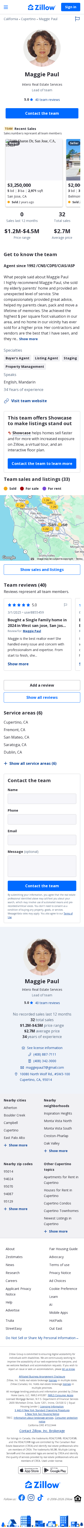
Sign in (70, 7)
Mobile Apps (58, 1312)
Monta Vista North (58, 1121)
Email (12, 831)
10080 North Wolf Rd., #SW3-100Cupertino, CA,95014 (45, 1077)
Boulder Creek (14, 1115)
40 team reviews (47, 99)
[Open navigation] (5, 7)
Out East (55, 1328)
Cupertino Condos (57, 1203)
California (11, 19)
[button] (42, 528)
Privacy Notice (60, 1272)
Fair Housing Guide (63, 1249)
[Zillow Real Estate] (42, 7)
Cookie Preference (63, 1288)
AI (50, 1304)
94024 (8, 1179)
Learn (53, 1296)
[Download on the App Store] (29, 1472)
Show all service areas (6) (32, 763)
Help (9, 1302)
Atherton (10, 1107)
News (10, 1265)
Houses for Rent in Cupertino (58, 1193)
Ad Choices (57, 1280)
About (10, 1249)
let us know (68, 1369)
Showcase (21, 432)
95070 (8, 1186)
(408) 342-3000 (44, 1061)
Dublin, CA (13, 752)
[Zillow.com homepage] (43, 1484)
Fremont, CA (14, 729)
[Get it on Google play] (55, 1472)
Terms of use (59, 1265)
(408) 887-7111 (44, 1054)
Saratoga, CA (15, 744)
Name (13, 790)
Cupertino (28, 19)
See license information (45, 1048)
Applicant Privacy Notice (18, 1291)
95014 (8, 1171)
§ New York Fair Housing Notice (42, 1414)
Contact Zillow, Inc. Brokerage (42, 1431)
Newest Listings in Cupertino (57, 1221)
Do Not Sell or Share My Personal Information (42, 1338)
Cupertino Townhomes (61, 1210)
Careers (11, 1280)
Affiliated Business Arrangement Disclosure (42, 1376)
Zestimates (14, 1257)
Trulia (10, 1320)
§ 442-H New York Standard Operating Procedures (42, 1410)
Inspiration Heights (58, 1113)
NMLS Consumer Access (60, 1395)
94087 (8, 1194)
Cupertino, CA (16, 722)
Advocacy (56, 1257)
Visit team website (29, 400)
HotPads (55, 1320)
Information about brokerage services (33, 1417)
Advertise (13, 1310)
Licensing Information (52, 1406)
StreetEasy (14, 1328)
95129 (8, 1201)
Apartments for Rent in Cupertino (61, 1180)
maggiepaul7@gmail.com (45, 1067)
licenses (53, 1380)
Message (15, 851)
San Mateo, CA (16, 737)
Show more (28, 339)
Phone (13, 810)
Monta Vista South (58, 1128)
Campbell (11, 1122)
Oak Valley (52, 1143)
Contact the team (42, 885)
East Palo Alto (14, 1137)
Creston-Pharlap (56, 1136)
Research (13, 1272)
